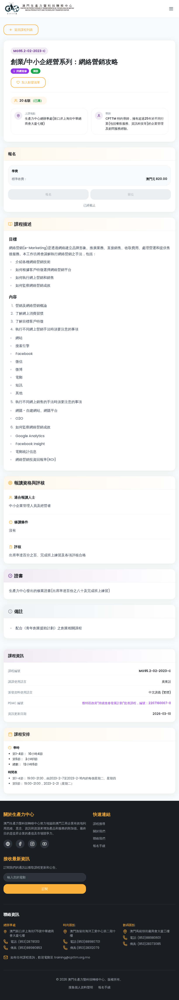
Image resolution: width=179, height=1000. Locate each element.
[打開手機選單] (171, 8)
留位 (131, 194)
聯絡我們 (99, 838)
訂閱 (45, 889)
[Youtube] (44, 843)
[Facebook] (20, 843)
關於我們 (99, 831)
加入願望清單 (31, 82)
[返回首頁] (39, 9)
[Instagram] (32, 843)
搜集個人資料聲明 (81, 987)
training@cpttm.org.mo (72, 957)
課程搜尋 (99, 824)
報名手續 (99, 846)
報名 (48, 194)
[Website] (7, 843)
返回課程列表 (23, 30)
